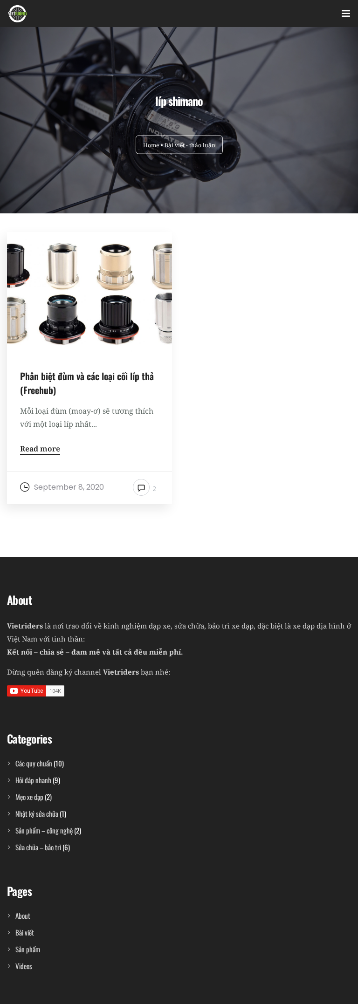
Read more (40, 449)
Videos (23, 966)
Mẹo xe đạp (29, 797)
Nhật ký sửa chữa (36, 813)
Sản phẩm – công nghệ (44, 830)
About (22, 915)
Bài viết (24, 932)
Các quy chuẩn (33, 763)
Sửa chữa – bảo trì (38, 847)
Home (151, 145)
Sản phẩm (27, 949)
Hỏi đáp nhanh (33, 780)
